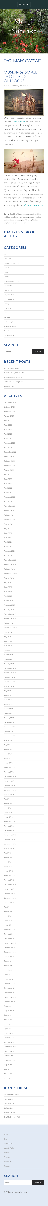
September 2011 (10, 1060)
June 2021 (8, 533)
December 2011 (10, 1047)
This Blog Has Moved (12, 368)
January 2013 (9, 988)
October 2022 (9, 461)
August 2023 (9, 416)
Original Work (9, 295)
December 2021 (10, 506)
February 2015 (9, 875)
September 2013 (10, 952)
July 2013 (7, 961)
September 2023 (10, 411)
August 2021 (9, 524)
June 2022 (8, 479)
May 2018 (8, 700)
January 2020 (9, 610)
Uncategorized (9, 335)
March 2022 (8, 492)
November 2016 (10, 781)
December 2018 (10, 668)
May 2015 (8, 862)
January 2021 (9, 555)
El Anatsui (28, 214)
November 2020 (10, 564)
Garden (7, 277)
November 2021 (10, 511)
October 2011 (9, 1056)
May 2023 (8, 429)
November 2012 (10, 997)
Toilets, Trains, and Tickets (14, 373)
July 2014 (7, 907)
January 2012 (9, 1042)
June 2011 (8, 1074)
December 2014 (10, 884)
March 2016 (8, 817)
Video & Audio (9, 1148)
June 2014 (8, 911)
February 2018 (9, 713)
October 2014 (9, 893)
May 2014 (8, 916)
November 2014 (10, 889)
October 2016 (9, 785)
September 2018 (10, 682)
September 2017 (10, 736)
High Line (37, 214)
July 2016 (7, 799)
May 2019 (8, 646)
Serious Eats (8, 1108)
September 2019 (10, 628)
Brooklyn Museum (17, 214)
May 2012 (8, 1024)
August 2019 (9, 632)
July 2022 (7, 474)
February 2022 (9, 497)
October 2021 (9, 515)
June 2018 (8, 695)
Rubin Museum (18, 121)
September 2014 (10, 898)
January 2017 (9, 772)
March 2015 (8, 871)
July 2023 (7, 420)
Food (6, 272)
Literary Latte (9, 1103)
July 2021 (7, 529)
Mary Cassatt (23, 217)
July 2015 (7, 853)
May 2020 (8, 592)
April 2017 (8, 758)
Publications (8, 1143)
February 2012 (9, 1038)
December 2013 (10, 938)
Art (30, 85)
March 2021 (8, 546)
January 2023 (9, 447)
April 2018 (8, 704)
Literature (8, 290)
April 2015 (8, 866)
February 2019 (9, 659)
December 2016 (10, 776)
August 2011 (9, 1065)
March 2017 (8, 763)
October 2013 (9, 947)
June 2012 (8, 1020)
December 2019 (10, 614)
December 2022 (10, 452)
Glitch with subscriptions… (14, 382)
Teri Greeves (26, 220)
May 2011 (8, 1078)
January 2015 (9, 880)
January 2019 (9, 664)
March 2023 (8, 438)
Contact (7, 1166)
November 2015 (10, 835)
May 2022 (8, 483)
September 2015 (10, 844)
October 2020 (9, 569)
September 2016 (10, 790)
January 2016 (9, 826)
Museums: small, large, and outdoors (21, 76)
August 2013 (9, 956)
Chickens (7, 259)
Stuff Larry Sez (9, 322)
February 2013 (9, 983)
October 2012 (9, 1002)
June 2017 (8, 749)
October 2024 (9, 407)
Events (6, 268)
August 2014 (9, 902)
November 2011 (10, 1051)
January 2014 (9, 934)
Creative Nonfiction (11, 263)
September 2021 (10, 520)
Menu (25, 4)
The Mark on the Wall (12, 1117)
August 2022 (9, 470)
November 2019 (10, 619)
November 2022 (10, 456)
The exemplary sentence (13, 377)
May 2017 (8, 754)
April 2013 (8, 974)
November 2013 (10, 943)
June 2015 (8, 857)
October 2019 (9, 623)
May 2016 (8, 808)
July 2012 (7, 1015)
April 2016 (8, 812)
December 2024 (10, 402)
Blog (5, 1139)
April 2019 (8, 650)
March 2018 (8, 709)
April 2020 (8, 596)
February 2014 (9, 929)
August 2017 (9, 740)
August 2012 (9, 1011)
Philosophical (9, 299)
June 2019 (8, 641)
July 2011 (7, 1069)
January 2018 (9, 718)
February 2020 (9, 605)
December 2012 (10, 992)
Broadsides (8, 1161)
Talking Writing (10, 1112)
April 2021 (8, 542)
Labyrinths (8, 286)
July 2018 (7, 691)
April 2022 (8, 488)
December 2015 (10, 830)
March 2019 (8, 655)
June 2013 (8, 965)
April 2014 (8, 920)
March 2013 (8, 979)
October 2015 (9, 839)
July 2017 (7, 745)
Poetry (6, 304)
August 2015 (9, 848)
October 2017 (9, 731)
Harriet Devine (9, 1099)
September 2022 (10, 465)
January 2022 (9, 502)
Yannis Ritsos (9, 386)
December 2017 (10, 722)
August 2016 (9, 794)
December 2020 (10, 560)
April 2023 (8, 434)
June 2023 (8, 425)
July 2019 (7, 637)
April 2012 (8, 1029)
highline (7, 217)
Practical (7, 308)
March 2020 (8, 601)
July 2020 (7, 583)
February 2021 (9, 551)
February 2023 (9, 443)
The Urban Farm (10, 326)
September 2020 (10, 573)
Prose (6, 313)
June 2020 (8, 587)
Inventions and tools (11, 281)
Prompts (7, 1157)
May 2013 (8, 970)
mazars (31, 217)
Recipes (7, 317)
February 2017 (9, 767)
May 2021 (8, 538)
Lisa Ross (14, 217)
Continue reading (33, 205)
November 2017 (10, 727)
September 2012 (10, 1006)
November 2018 (10, 673)
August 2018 (9, 686)
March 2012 (8, 1033)
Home (6, 1134)
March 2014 (8, 925)
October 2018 (9, 677)
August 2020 (9, 578)
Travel (6, 331)
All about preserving (11, 1094)
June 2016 (8, 803)
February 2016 (9, 821)
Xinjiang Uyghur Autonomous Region (21, 221)
